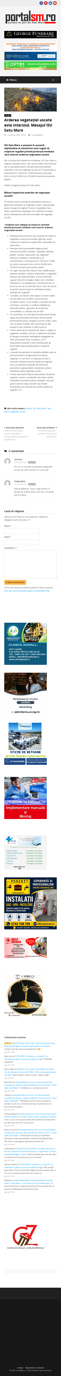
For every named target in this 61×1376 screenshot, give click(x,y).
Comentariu (10, 548)
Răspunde (32, 462)
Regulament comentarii (34, 1368)
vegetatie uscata (17, 411)
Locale (8, 115)
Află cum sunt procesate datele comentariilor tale (27, 590)
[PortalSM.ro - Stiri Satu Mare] (30, 23)
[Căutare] (53, 79)
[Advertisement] (32, 604)
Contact (20, 1368)
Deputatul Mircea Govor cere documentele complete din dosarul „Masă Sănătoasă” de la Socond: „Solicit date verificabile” (30, 1085)
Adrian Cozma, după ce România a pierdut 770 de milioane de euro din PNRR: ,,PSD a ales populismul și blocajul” (30, 1072)
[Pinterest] (46, 3)
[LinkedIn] (50, 3)
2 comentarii (37, 135)
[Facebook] (41, 3)
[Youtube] (55, 3)
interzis (28, 408)
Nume (7, 526)
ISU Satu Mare (39, 408)
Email (7, 537)
